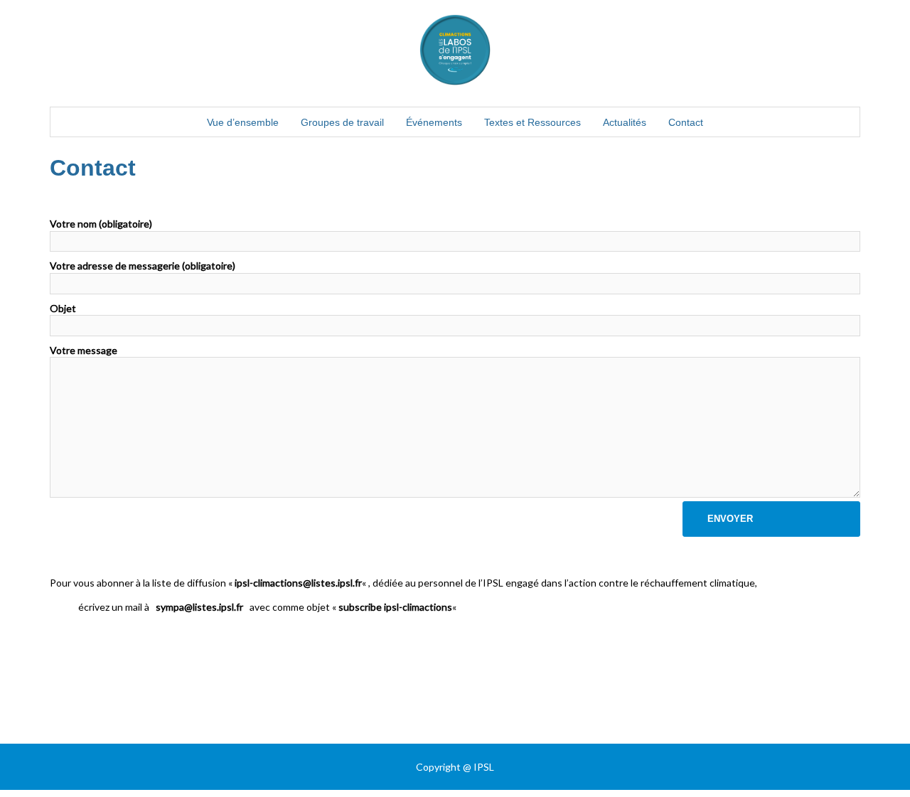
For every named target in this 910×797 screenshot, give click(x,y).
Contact (685, 122)
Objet (63, 308)
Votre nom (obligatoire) (101, 224)
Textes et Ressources (532, 122)
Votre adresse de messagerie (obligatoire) (142, 266)
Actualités (624, 122)
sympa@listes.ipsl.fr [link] (199, 607)
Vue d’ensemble (243, 122)
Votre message (83, 350)
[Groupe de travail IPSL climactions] (455, 54)
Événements (434, 122)
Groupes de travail (342, 122)
